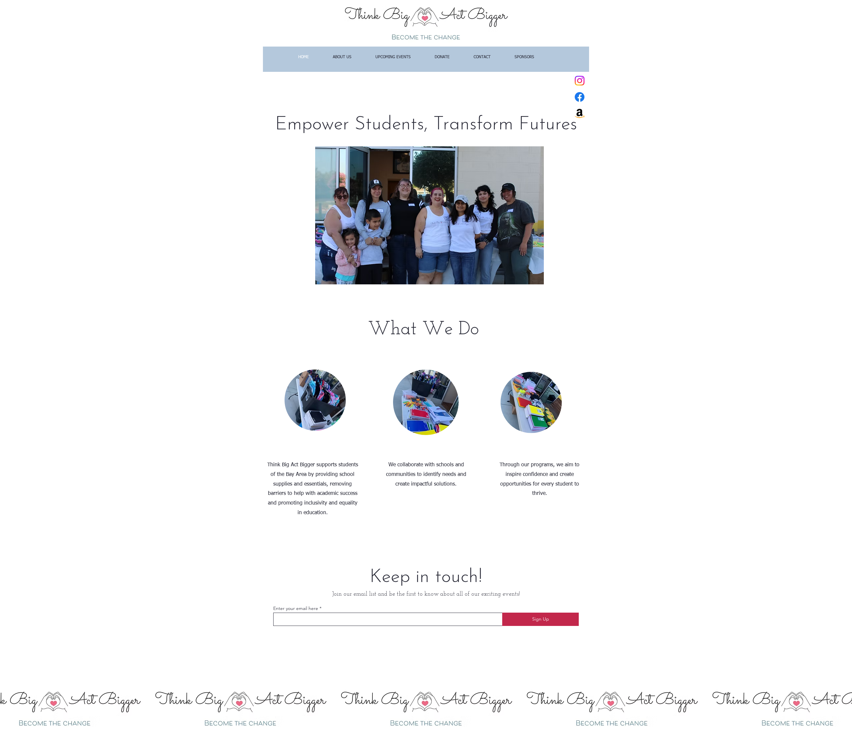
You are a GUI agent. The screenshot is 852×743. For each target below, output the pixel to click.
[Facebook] (579, 96)
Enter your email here (295, 608)
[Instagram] (579, 80)
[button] (429, 215)
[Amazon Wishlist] (579, 113)
